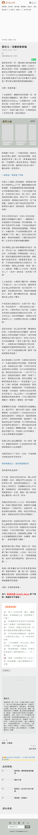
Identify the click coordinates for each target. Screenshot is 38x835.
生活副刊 (12, 10)
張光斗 (16, 50)
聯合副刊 (5, 10)
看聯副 (10, 7)
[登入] (33, 3)
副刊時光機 (27, 10)
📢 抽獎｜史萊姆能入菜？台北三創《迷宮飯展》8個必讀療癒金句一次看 (19, 661)
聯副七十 (19, 10)
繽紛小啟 (17, 779)
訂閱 (27, 827)
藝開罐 (23, 7)
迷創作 (29, 7)
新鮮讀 (4, 7)
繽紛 (15, 40)
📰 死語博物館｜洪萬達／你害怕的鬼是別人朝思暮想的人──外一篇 (19, 651)
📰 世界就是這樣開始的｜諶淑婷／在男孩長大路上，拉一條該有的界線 (19, 636)
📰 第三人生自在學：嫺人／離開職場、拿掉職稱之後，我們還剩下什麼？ (19, 615)
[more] (32, 121)
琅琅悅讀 (4, 40)
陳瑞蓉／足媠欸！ (21, 798)
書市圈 (17, 7)
